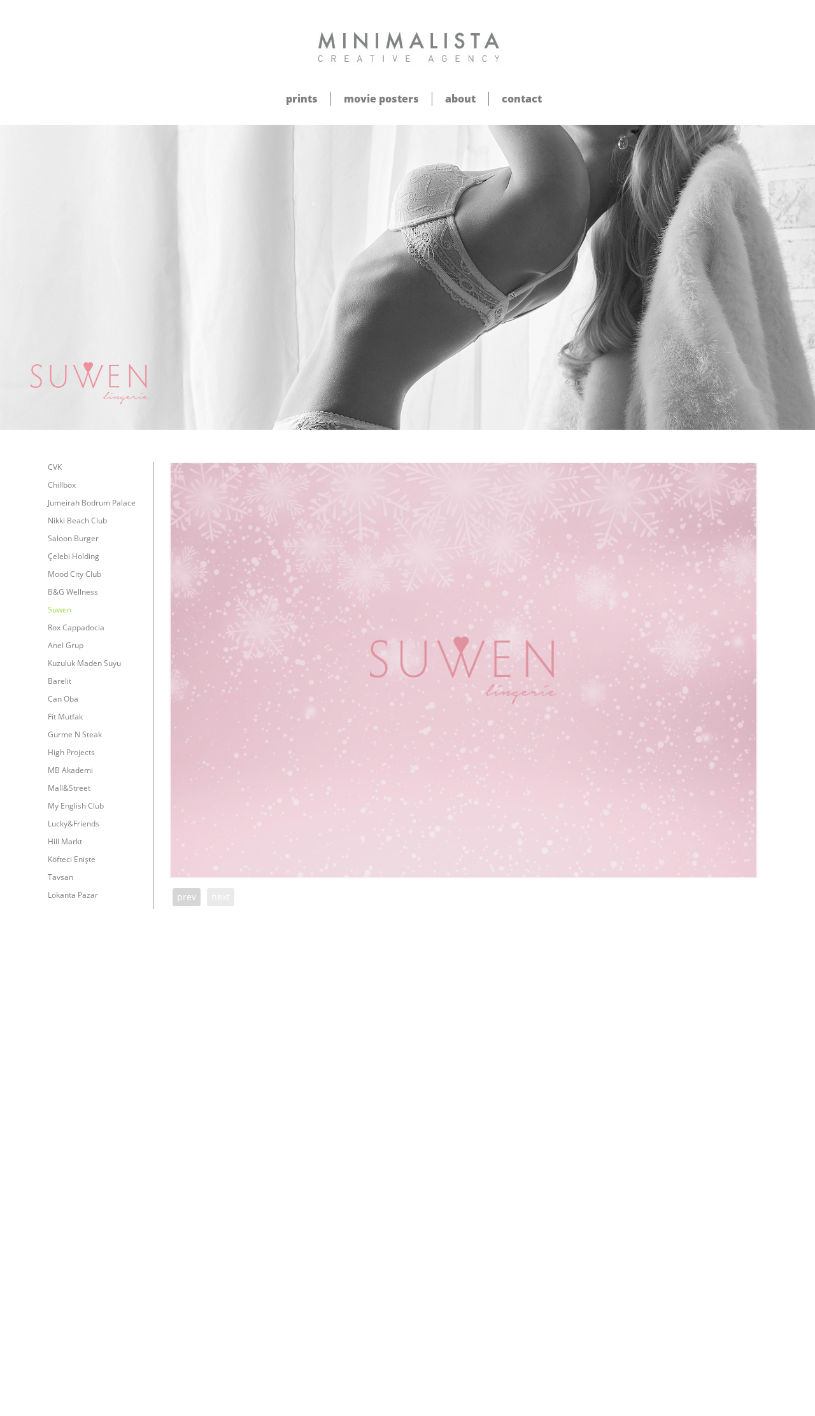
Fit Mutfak (65, 716)
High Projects (71, 752)
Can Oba (63, 698)
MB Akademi (70, 770)
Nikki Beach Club (77, 520)
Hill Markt (65, 841)
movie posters (381, 99)
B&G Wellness (73, 591)
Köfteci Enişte (72, 859)
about (460, 99)
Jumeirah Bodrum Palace (92, 502)
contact (522, 99)
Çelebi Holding (73, 556)
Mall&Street (69, 787)
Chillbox (62, 484)
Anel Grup (65, 645)
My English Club (76, 805)
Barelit (59, 681)
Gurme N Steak (75, 734)
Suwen (59, 609)
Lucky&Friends (73, 823)
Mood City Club (74, 574)
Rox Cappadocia (76, 627)
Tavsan (60, 877)
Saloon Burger (73, 538)
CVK (55, 467)
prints (302, 99)
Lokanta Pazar (73, 894)
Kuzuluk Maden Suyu (84, 663)
